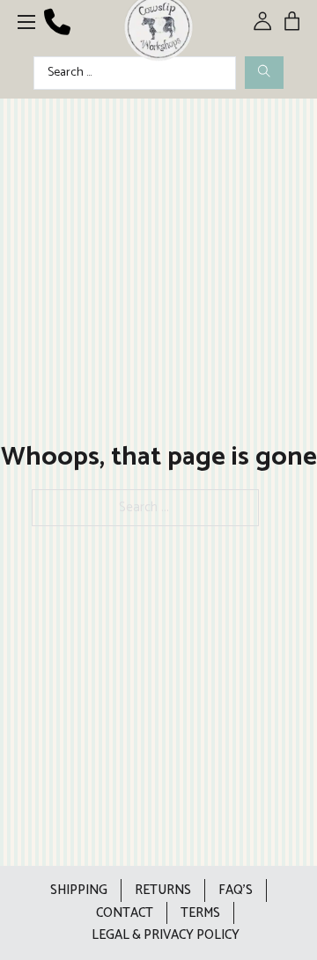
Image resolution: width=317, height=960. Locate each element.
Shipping (78, 890)
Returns (163, 890)
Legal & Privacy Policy (166, 935)
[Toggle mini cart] (291, 21)
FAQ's (235, 890)
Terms (200, 913)
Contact (124, 913)
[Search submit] (264, 72)
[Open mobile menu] (26, 22)
